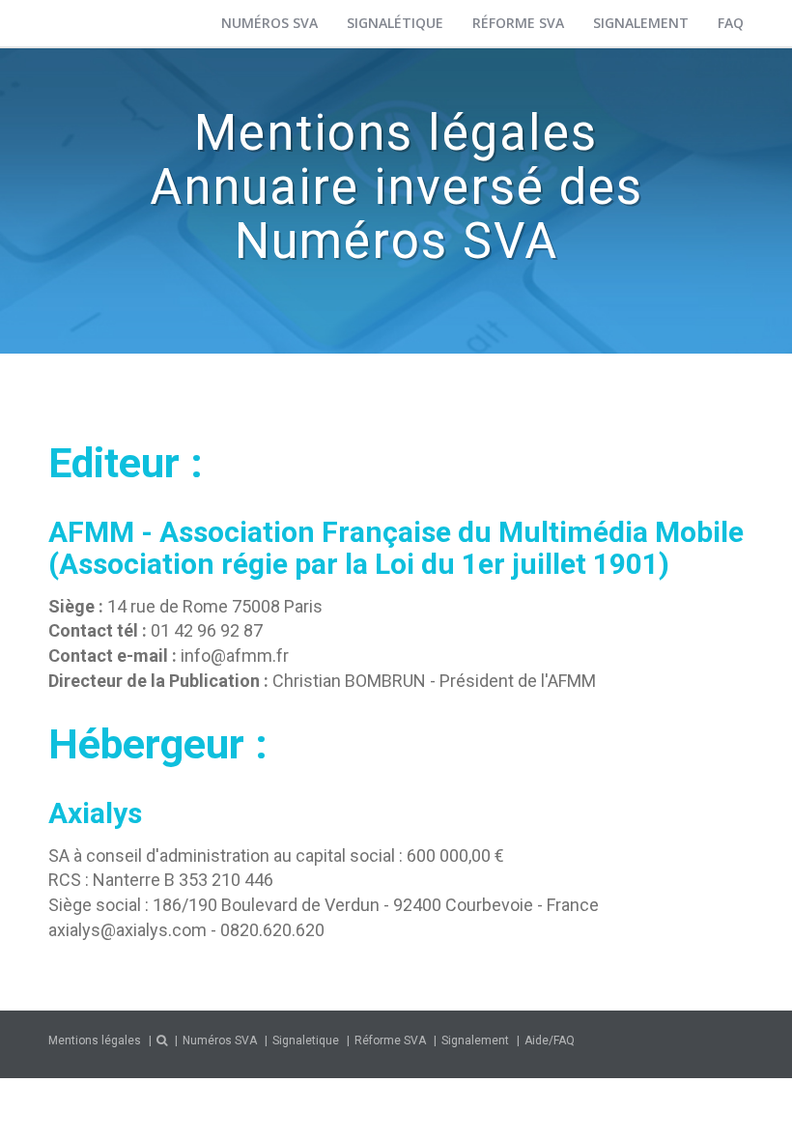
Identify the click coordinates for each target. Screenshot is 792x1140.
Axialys (95, 813)
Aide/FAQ (549, 1040)
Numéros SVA (269, 23)
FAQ (731, 23)
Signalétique (395, 23)
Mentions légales (94, 1040)
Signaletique (305, 1040)
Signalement (641, 23)
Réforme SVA (518, 23)
